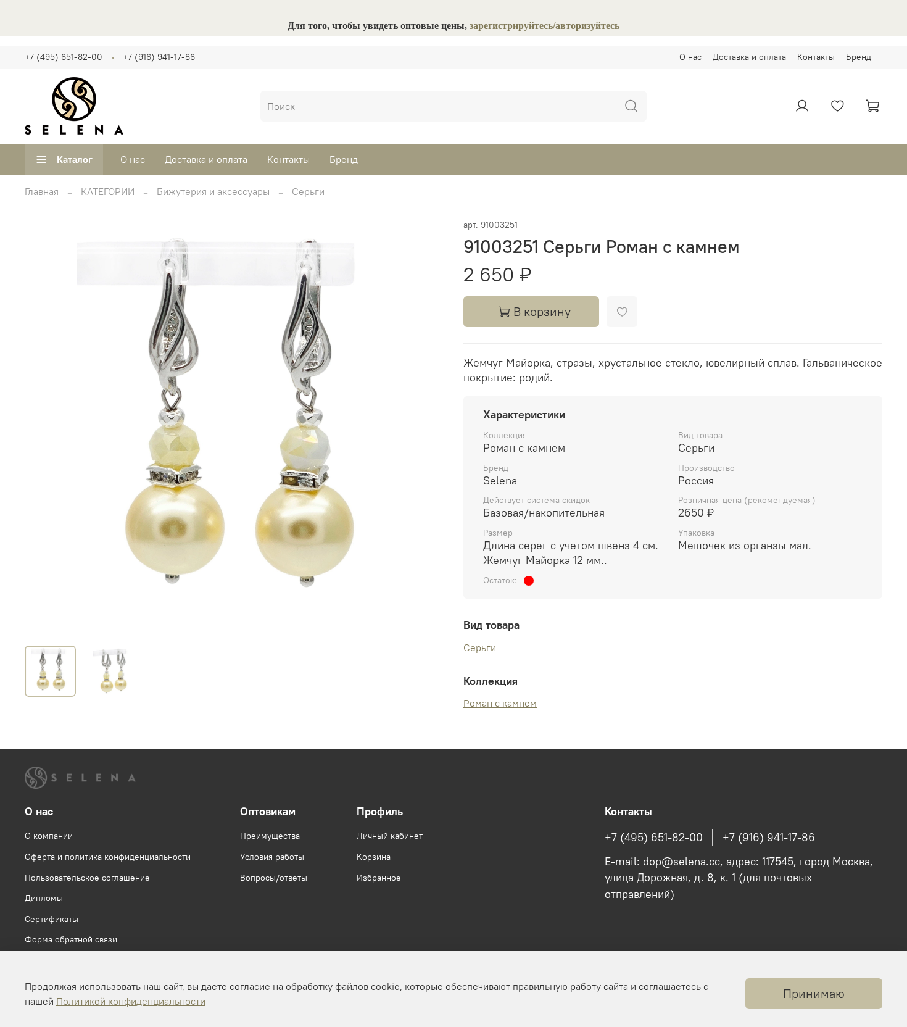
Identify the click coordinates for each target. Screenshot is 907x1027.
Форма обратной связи (71, 939)
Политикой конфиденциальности (130, 1001)
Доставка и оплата (749, 56)
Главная (42, 191)
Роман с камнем (500, 703)
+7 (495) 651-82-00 (63, 56)
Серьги (308, 191)
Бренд (858, 56)
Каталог (75, 159)
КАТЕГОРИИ (108, 191)
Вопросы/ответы (273, 877)
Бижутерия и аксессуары (213, 191)
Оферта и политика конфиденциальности (108, 856)
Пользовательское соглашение (87, 877)
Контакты (816, 56)
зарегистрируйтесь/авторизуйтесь (544, 25)
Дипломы (44, 898)
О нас (690, 56)
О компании (49, 835)
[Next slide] (424, 426)
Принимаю (814, 993)
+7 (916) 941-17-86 (159, 56)
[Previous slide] (44, 426)
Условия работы (272, 856)
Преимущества (270, 835)
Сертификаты (51, 919)
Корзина (374, 856)
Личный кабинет (390, 835)
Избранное (379, 877)
